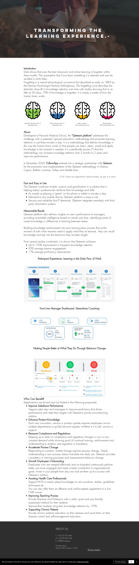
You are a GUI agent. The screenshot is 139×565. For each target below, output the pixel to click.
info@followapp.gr (63, 541)
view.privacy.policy (83, 562)
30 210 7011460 (65, 535)
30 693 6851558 (65, 538)
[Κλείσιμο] (136, 561)
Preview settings (120, 562)
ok (131, 562)
